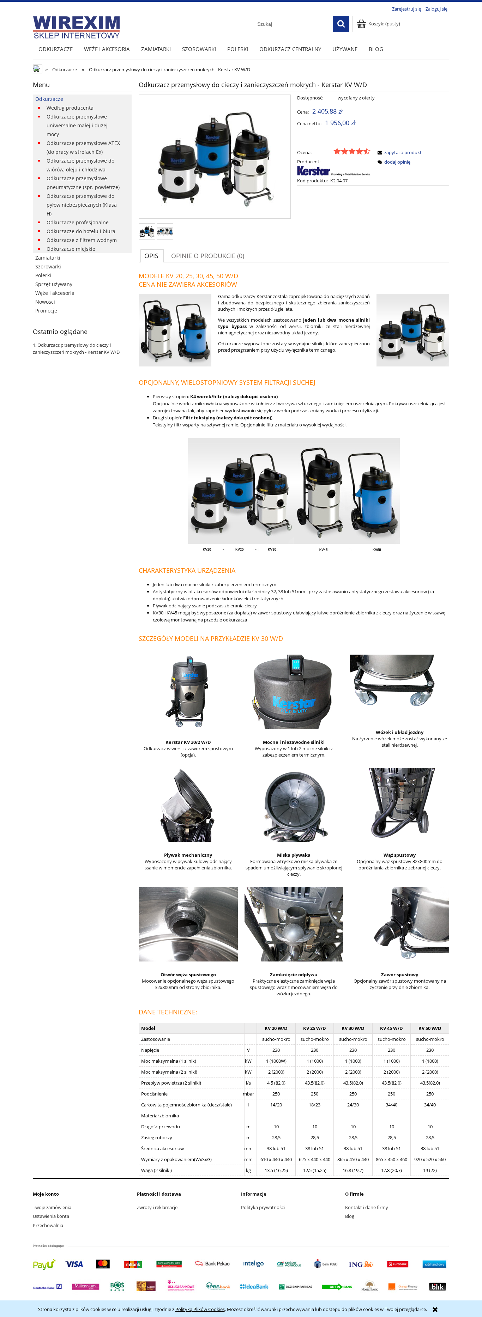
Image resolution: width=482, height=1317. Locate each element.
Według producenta (70, 107)
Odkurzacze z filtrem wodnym (82, 240)
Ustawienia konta (51, 1216)
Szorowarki (48, 266)
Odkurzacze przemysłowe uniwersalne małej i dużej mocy (77, 125)
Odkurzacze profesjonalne (78, 222)
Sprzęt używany (53, 284)
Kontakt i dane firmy (366, 1207)
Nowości (45, 301)
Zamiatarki (47, 257)
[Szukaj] (341, 24)
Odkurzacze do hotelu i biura (81, 231)
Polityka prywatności (263, 1207)
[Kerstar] (333, 171)
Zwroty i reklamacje (157, 1207)
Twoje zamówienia (52, 1207)
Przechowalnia (48, 1225)
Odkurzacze (49, 99)
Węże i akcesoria (54, 293)
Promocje (46, 310)
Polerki (43, 275)
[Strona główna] (76, 26)
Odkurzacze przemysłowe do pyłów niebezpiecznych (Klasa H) (82, 205)
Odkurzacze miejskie (71, 248)
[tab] (152, 255)
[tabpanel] (294, 724)
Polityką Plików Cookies (200, 1309)
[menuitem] (55, 49)
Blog (349, 1216)
